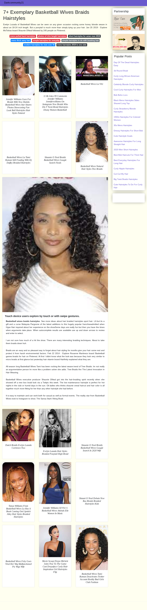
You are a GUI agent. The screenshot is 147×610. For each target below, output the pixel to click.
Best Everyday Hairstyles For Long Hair (127, 161)
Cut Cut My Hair (121, 174)
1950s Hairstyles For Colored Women (127, 118)
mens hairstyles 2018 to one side (71, 45)
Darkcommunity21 (14, 2)
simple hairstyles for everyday (46, 40)
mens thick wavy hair (20, 40)
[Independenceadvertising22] (129, 23)
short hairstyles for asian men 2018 (84, 36)
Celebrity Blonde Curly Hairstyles (128, 84)
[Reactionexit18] (129, 42)
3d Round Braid (121, 71)
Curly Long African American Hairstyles (126, 77)
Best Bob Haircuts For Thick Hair (128, 155)
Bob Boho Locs (120, 95)
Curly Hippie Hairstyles (124, 168)
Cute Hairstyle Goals (123, 136)
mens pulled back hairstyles (22, 36)
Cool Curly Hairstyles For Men (127, 90)
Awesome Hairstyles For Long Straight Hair (127, 142)
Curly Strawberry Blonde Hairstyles (125, 110)
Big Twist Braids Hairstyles (126, 179)
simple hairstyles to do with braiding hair (80, 40)
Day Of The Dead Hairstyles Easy (126, 64)
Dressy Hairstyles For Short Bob (128, 130)
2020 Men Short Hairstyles (126, 149)
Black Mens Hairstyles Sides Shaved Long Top (126, 101)
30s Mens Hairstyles (123, 125)
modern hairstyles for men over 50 (39, 45)
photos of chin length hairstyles (52, 36)
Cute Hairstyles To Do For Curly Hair (128, 186)
